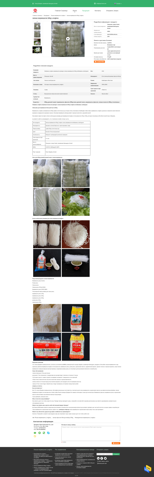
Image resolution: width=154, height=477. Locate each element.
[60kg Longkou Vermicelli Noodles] (68, 38)
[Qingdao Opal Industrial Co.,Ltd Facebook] (102, 459)
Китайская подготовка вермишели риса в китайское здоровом (63, 461)
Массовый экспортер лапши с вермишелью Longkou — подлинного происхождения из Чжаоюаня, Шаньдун (43, 461)
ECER (76, 475)
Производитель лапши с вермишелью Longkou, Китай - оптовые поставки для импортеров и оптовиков (43, 455)
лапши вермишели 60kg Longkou (42, 465)
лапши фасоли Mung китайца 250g (63, 417)
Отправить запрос (112, 10)
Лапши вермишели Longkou (58, 15)
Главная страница (61, 10)
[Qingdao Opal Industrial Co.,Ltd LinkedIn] (98, 459)
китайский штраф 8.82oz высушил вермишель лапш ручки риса (63, 454)
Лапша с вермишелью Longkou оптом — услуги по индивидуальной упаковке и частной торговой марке (43, 469)
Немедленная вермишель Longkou (85, 417)
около (75, 10)
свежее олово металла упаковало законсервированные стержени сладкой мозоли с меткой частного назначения (85, 455)
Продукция (85, 10)
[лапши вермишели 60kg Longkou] (37, 34)
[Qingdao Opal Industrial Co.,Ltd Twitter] (105, 459)
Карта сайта (105, 461)
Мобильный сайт (102, 463)
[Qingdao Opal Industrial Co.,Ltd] (35, 10)
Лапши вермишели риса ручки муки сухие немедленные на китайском (64, 464)
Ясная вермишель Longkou (43, 417)
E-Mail (99, 461)
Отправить (116, 454)
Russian (118, 3)
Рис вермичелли (60, 449)
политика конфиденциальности (42, 473)
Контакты (98, 10)
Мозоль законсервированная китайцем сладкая (84, 467)
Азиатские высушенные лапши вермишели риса (63, 457)
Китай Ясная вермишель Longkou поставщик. (62, 473)
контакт (96, 61)
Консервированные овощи (85, 449)
